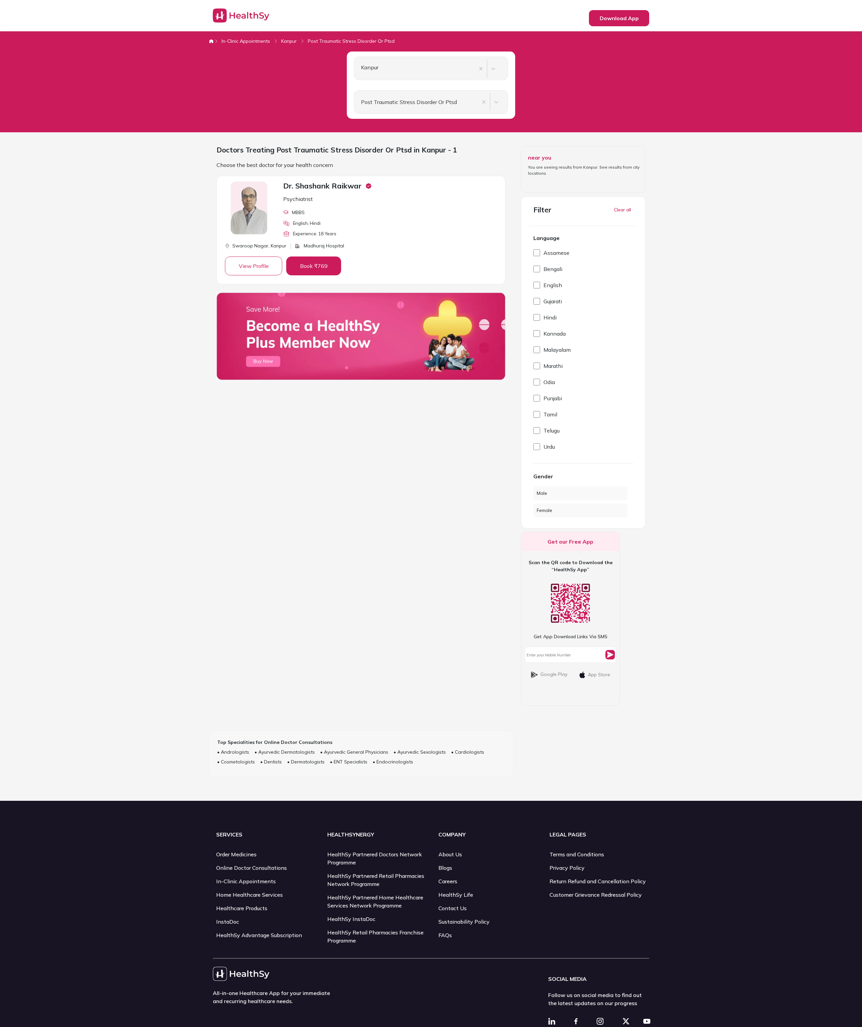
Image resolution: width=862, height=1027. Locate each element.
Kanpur (289, 41)
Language (546, 238)
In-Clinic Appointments (246, 41)
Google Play (553, 674)
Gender (543, 476)
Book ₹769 (314, 266)
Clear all (622, 210)
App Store (599, 675)
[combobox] (358, 69)
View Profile (254, 266)
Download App (619, 18)
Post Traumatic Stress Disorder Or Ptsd (351, 41)
